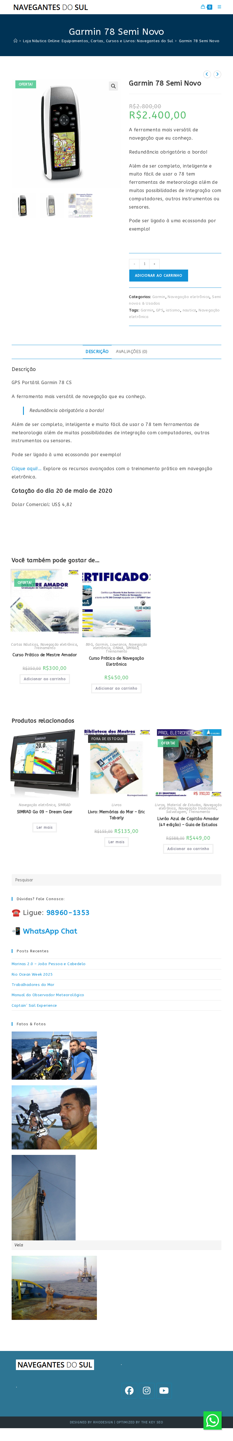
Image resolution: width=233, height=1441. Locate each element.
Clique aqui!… (26, 468)
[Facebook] (129, 1391)
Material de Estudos (184, 805)
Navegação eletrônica (188, 297)
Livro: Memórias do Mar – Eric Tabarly (116, 815)
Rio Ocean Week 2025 (32, 974)
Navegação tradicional (197, 808)
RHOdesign (103, 1422)
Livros (116, 805)
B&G (89, 645)
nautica (189, 310)
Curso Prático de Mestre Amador (45, 655)
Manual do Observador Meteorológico (48, 995)
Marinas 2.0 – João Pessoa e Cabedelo (49, 964)
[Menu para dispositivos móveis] (217, 7)
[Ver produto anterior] (207, 74)
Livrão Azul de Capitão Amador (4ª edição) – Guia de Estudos (188, 821)
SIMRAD (132, 648)
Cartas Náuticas (24, 645)
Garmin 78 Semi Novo (199, 41)
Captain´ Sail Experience (34, 1005)
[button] (113, 86)
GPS (159, 310)
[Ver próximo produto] (217, 74)
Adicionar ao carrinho (158, 276)
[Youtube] (164, 1391)
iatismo (173, 310)
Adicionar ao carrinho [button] (45, 679)
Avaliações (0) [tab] (131, 351)
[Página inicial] (15, 41)
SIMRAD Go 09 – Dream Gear (44, 812)
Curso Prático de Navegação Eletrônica (116, 661)
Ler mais (45, 827)
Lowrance (118, 645)
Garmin (158, 297)
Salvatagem (176, 812)
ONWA (118, 648)
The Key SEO (152, 1422)
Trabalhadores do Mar (33, 985)
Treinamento (44, 648)
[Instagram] (147, 1391)
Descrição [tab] (97, 351)
